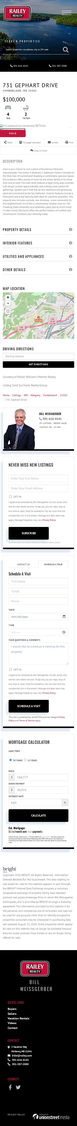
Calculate (38, 815)
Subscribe (29, 533)
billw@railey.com (21, 1055)
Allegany (35, 395)
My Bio (57, 427)
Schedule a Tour (53, 564)
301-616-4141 (20, 65)
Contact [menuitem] (13, 1028)
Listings (16, 395)
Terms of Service (27, 720)
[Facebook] (10, 1087)
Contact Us (23, 564)
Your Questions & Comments (24, 640)
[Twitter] (18, 1087)
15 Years (32, 760)
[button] (65, 49)
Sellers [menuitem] (12, 1014)
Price (11, 771)
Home (6, 395)
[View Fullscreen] (8, 311)
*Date (11, 609)
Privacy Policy (49, 520)
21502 (63, 395)
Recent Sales (60, 423)
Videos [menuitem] (12, 1023)
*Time (11, 625)
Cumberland (50, 395)
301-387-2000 (59, 65)
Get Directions (38, 364)
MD (26, 395)
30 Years (17, 760)
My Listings (45, 423)
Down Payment (17, 783)
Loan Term (14, 751)
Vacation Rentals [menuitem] (18, 1018)
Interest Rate (16, 796)
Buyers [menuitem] (12, 1009)
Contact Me (46, 427)
